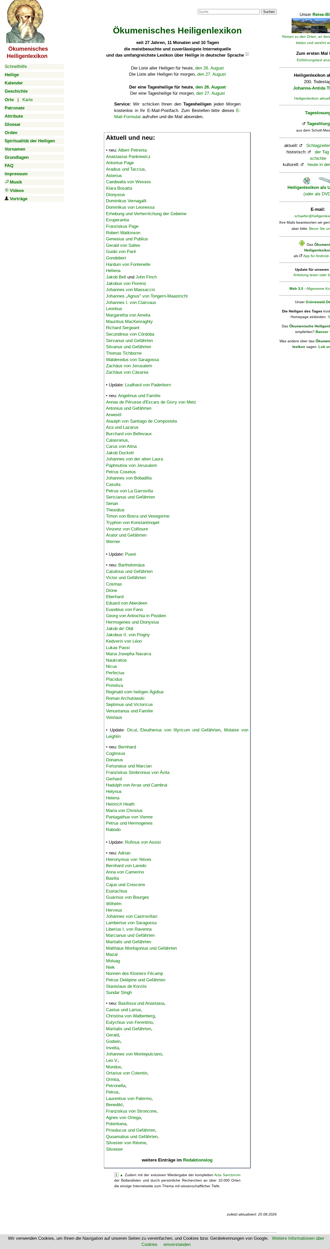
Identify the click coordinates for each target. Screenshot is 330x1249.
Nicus (111, 666)
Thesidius (115, 510)
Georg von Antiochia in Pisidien (136, 615)
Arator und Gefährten (126, 535)
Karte (27, 99)
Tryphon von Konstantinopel (132, 522)
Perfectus (115, 672)
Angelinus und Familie (139, 395)
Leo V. (112, 1060)
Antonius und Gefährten (128, 408)
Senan (112, 503)
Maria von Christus (124, 810)
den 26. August (209, 68)
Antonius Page (120, 162)
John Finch (146, 277)
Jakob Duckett (120, 452)
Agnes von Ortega (123, 1117)
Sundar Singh (119, 992)
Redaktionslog (197, 1160)
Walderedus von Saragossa (132, 359)
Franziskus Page (122, 226)
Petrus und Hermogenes (129, 823)
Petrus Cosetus (121, 471)
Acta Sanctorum (227, 1175)
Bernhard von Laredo (126, 865)
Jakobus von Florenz (126, 283)
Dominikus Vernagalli (126, 200)
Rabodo (113, 829)
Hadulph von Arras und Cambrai (136, 785)
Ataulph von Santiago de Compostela (141, 421)
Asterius (114, 175)
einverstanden (177, 1244)
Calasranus (117, 440)
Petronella (115, 1085)
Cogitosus (115, 753)
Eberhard (114, 596)
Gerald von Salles (123, 245)
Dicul (132, 730)
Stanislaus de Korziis (126, 986)
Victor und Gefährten (126, 577)
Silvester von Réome (126, 1142)
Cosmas (114, 584)
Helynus (114, 791)
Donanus (114, 759)
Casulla (113, 484)
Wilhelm (113, 903)
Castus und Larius (123, 1009)
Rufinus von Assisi (143, 842)
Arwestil (113, 414)
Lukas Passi (118, 647)
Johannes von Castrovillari (131, 916)
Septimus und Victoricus (129, 704)
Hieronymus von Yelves (128, 859)
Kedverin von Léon (124, 641)
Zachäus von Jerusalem (129, 365)
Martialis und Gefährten (128, 941)
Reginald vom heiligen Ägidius (135, 691)
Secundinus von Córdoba (130, 334)
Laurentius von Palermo (129, 1098)
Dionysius (115, 194)
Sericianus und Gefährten (130, 497)
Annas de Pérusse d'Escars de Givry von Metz (151, 402)
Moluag (113, 960)
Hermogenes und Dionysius (132, 622)
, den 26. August (209, 87)
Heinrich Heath (120, 804)
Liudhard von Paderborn (148, 384)
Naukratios (116, 660)
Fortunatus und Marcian (129, 766)
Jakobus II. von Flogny (128, 634)
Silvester (114, 1149)
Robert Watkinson (123, 232)
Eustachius (116, 891)
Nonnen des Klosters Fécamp (134, 973)
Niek (110, 967)
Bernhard (127, 747)
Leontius (114, 308)
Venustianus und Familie (129, 711)
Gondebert (116, 258)
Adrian (124, 853)
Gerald (112, 1035)
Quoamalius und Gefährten (132, 1136)
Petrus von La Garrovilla (129, 490)
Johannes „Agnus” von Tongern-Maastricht (147, 296)
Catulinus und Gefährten (129, 571)
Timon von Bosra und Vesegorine (137, 516)
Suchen (269, 12)
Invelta (112, 1047)
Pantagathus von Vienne (129, 817)
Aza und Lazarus (122, 427)
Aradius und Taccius (125, 169)
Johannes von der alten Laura (134, 459)
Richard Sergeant (122, 327)
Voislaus (114, 717)
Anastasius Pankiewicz (128, 156)
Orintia (112, 1079)
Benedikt (114, 1104)
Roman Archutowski (125, 698)
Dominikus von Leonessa (130, 207)
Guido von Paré (121, 251)
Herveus (114, 910)
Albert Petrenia (132, 150)
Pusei (130, 554)
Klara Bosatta (119, 188)
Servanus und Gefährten (129, 340)
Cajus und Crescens (125, 884)
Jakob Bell (116, 277)
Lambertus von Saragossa (131, 922)
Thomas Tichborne (124, 353)
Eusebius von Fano (124, 609)
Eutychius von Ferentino (129, 1022)
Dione (111, 590)
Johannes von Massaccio (130, 289)
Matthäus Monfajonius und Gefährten (141, 948)
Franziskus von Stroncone (131, 1111)
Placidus (114, 679)
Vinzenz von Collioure (127, 529)
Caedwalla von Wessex (128, 181)
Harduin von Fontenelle (128, 264)
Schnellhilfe (16, 66)
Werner (113, 541)
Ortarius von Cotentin (126, 1073)
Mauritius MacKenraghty (129, 321)
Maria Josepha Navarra (128, 653)
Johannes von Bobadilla (129, 478)
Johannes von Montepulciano (134, 1054)
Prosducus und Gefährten (130, 1130)
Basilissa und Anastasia (141, 1003)
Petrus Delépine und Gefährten (135, 979)
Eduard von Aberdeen (126, 603)
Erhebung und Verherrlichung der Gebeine (146, 213)
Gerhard (114, 778)
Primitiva (114, 685)
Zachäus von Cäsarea (127, 372)
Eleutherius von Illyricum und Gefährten (180, 730)
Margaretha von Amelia (128, 315)
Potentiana (116, 1123)
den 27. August (211, 74)
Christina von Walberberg (130, 1016)
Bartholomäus (131, 565)
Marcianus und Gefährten (130, 935)
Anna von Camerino (125, 872)
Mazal (112, 954)
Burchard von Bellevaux (129, 433)
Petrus (112, 1092)
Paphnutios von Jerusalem (131, 465)
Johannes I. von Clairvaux (131, 302)
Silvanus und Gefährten (128, 346)
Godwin (113, 1041)
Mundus (113, 1066)
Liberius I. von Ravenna (129, 929)
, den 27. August (209, 93)
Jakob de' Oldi (119, 628)
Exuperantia (117, 219)
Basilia (112, 878)
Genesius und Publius (127, 239)
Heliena (113, 270)
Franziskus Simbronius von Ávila (137, 772)
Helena (112, 798)
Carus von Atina (121, 446)
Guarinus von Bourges (127, 897)
